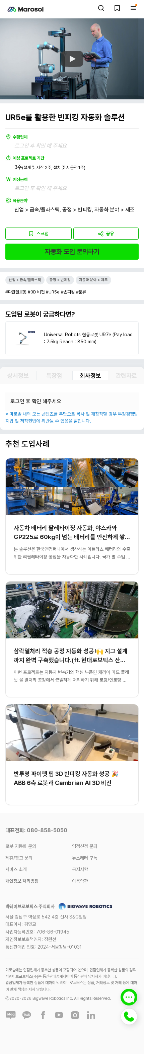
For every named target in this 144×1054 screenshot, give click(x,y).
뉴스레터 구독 (84, 858)
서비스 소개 (16, 869)
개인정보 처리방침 (22, 881)
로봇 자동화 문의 (20, 846)
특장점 (54, 375)
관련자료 (126, 375)
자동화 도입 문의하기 (72, 252)
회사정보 (90, 375)
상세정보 (18, 375)
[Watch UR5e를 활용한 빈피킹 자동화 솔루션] (72, 59)
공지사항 (80, 869)
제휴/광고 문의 (18, 858)
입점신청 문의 (84, 846)
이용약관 (80, 881)
